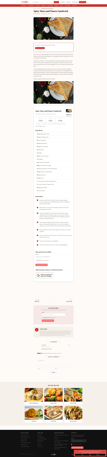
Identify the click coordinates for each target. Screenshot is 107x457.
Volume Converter (24, 438)
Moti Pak (56, 437)
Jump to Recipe (41, 48)
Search (56, 2)
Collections (68, 2)
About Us (39, 442)
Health (61, 5)
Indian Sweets (50, 5)
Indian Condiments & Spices (26, 442)
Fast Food (38, 5)
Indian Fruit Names (24, 444)
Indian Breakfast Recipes (42, 438)
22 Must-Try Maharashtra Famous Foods (61, 435)
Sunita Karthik (37, 13)
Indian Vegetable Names (25, 446)
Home (35, 8)
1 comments (50, 13)
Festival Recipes (82, 2)
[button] (66, 114)
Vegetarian (24, 5)
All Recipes (63, 2)
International (67, 5)
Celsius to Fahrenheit (24, 435)
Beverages (43, 5)
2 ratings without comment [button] (55, 353)
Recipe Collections (41, 437)
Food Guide (74, 5)
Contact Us (39, 444)
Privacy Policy (46, 260)
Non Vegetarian (31, 5)
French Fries (56, 438)
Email (36, 254)
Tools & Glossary (75, 2)
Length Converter (24, 440)
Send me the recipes (41, 264)
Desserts (56, 5)
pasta (59, 64)
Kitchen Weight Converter (25, 437)
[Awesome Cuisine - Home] (26, 2)
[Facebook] (72, 455)
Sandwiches (36, 54)
